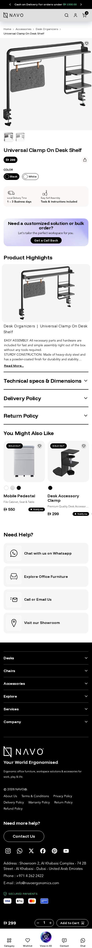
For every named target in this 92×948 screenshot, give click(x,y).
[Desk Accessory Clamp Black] (50, 488)
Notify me (38, 509)
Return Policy (63, 802)
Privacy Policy (62, 796)
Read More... (14, 366)
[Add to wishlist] (86, 43)
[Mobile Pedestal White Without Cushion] (6, 488)
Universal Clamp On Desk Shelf (24, 33)
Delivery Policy (14, 802)
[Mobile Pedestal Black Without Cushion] (19, 488)
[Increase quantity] (51, 923)
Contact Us (24, 836)
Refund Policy (13, 809)
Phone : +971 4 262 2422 (24, 876)
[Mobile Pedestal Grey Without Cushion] (12, 488)
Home (7, 29)
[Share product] (84, 159)
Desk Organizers (47, 29)
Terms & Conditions (35, 796)
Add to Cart (69, 923)
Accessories (23, 29)
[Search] (66, 15)
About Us (10, 796)
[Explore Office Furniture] (46, 576)
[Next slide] (81, 4)
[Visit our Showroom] (46, 623)
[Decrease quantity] (38, 923)
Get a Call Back (46, 240)
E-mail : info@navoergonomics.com (31, 883)
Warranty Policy (39, 802)
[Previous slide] (10, 4)
